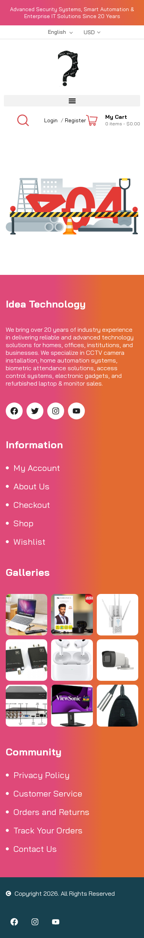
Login (51, 120)
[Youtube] (76, 410)
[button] (72, 100)
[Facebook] (14, 410)
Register (75, 120)
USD (89, 32)
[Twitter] (34, 410)
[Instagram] (55, 410)
